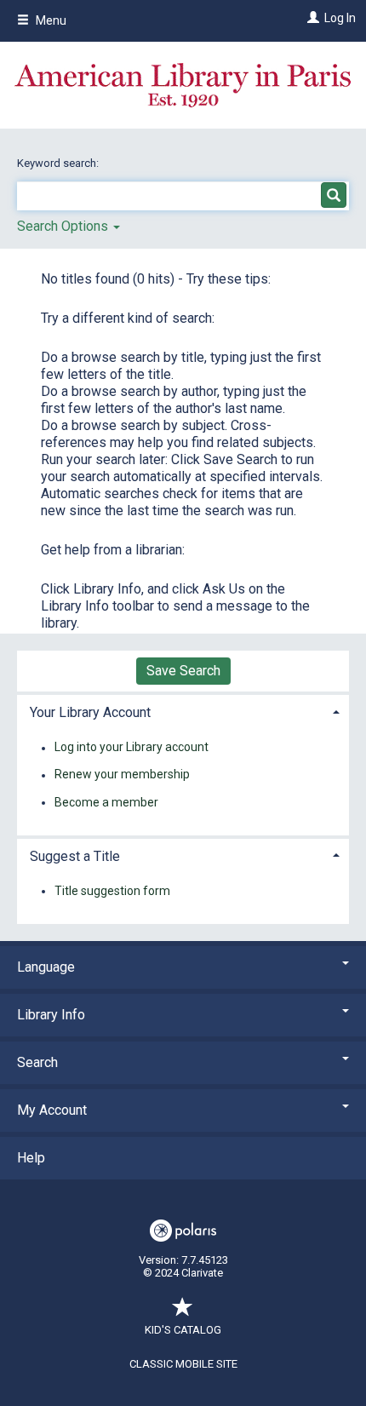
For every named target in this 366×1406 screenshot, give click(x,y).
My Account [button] (52, 1110)
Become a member (106, 802)
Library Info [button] (51, 1015)
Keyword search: (59, 163)
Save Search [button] (183, 671)
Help (31, 1158)
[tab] (183, 711)
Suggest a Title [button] (75, 856)
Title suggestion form (112, 891)
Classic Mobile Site (183, 1363)
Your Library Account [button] (90, 712)
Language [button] (46, 967)
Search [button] (37, 1062)
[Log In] (311, 18)
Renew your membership (122, 775)
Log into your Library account (131, 748)
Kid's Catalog (183, 1329)
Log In (340, 18)
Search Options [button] (64, 226)
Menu (49, 20)
